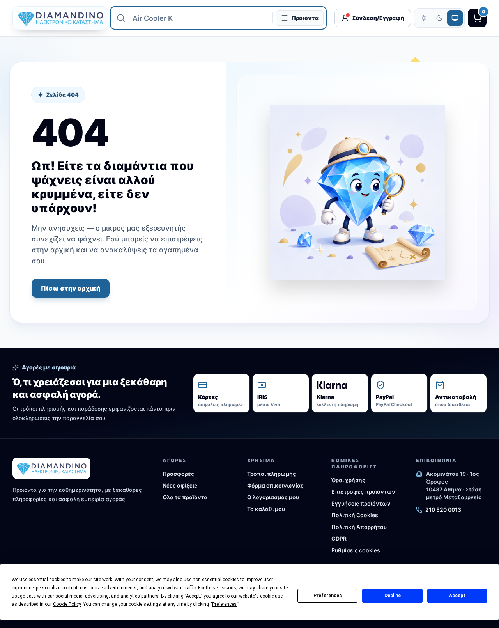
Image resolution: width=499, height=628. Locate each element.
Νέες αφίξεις (180, 485)
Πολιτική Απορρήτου (359, 526)
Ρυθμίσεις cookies (355, 550)
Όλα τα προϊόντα (185, 497)
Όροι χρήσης (348, 480)
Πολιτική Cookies (354, 515)
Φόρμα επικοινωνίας (275, 485)
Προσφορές (178, 473)
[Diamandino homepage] (57, 18)
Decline (392, 595)
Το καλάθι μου (266, 509)
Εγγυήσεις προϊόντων (361, 503)
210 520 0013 (443, 509)
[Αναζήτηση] (121, 18)
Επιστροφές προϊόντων (363, 491)
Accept (457, 595)
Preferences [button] (224, 604)
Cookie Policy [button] (67, 604)
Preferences (327, 595)
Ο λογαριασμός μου (273, 497)
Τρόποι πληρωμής (271, 473)
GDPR (339, 538)
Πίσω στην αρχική (70, 288)
